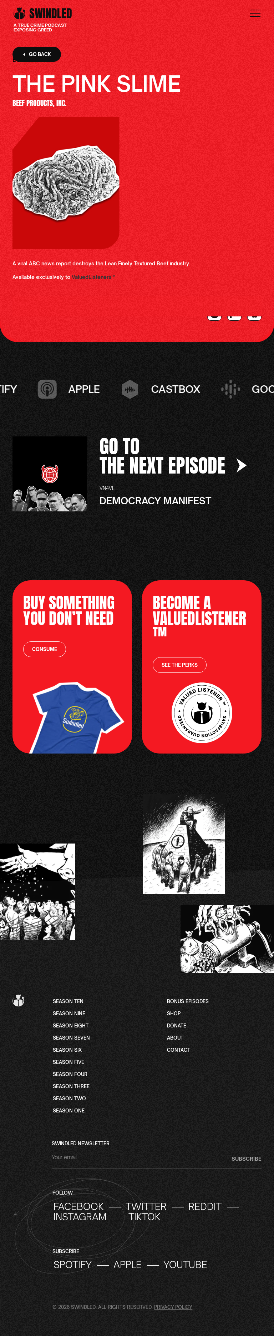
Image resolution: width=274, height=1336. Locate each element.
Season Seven (71, 1038)
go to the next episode (165, 455)
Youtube (185, 1265)
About (175, 1038)
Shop (174, 1013)
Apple (127, 1265)
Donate (176, 1026)
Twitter (146, 1206)
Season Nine (69, 1013)
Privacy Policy (173, 1307)
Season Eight (70, 1026)
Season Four (70, 1074)
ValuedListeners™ (93, 277)
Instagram (80, 1217)
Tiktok (144, 1217)
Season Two (69, 1098)
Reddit (205, 1206)
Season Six (67, 1050)
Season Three (71, 1086)
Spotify (73, 1265)
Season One (69, 1111)
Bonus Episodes (188, 1001)
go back (40, 54)
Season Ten (68, 1001)
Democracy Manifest (155, 500)
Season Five (68, 1062)
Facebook (79, 1206)
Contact (178, 1050)
